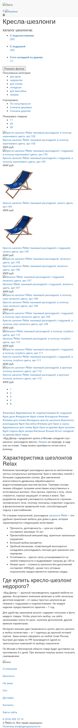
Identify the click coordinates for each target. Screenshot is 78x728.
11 (11, 120)
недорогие (16, 80)
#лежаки (64, 416)
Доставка (8, 697)
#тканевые (9, 412)
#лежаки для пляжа (14, 420)
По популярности (20, 103)
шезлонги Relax (58, 515)
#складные (51, 416)
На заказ (8, 683)
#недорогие (23, 416)
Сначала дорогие (20, 111)
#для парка (22, 434)
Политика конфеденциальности (21, 726)
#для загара (26, 431)
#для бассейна (28, 423)
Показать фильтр (14, 68)
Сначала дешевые (21, 107)
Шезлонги (8, 676)
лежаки (14, 94)
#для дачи (9, 416)
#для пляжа (37, 416)
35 (11, 127)
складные (15, 87)
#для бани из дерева (45, 427)
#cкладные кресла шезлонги (43, 420)
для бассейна (18, 91)
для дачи (15, 76)
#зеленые (39, 431)
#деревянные (24, 412)
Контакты (8, 705)
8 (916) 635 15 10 (13, 719)
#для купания (66, 427)
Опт (5, 690)
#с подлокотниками (44, 412)
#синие (50, 431)
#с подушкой (64, 412)
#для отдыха (10, 431)
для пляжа (16, 83)
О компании (10, 668)
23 (11, 123)
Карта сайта (10, 712)
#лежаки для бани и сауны (53, 423)
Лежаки (42, 441)
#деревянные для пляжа (17, 427)
